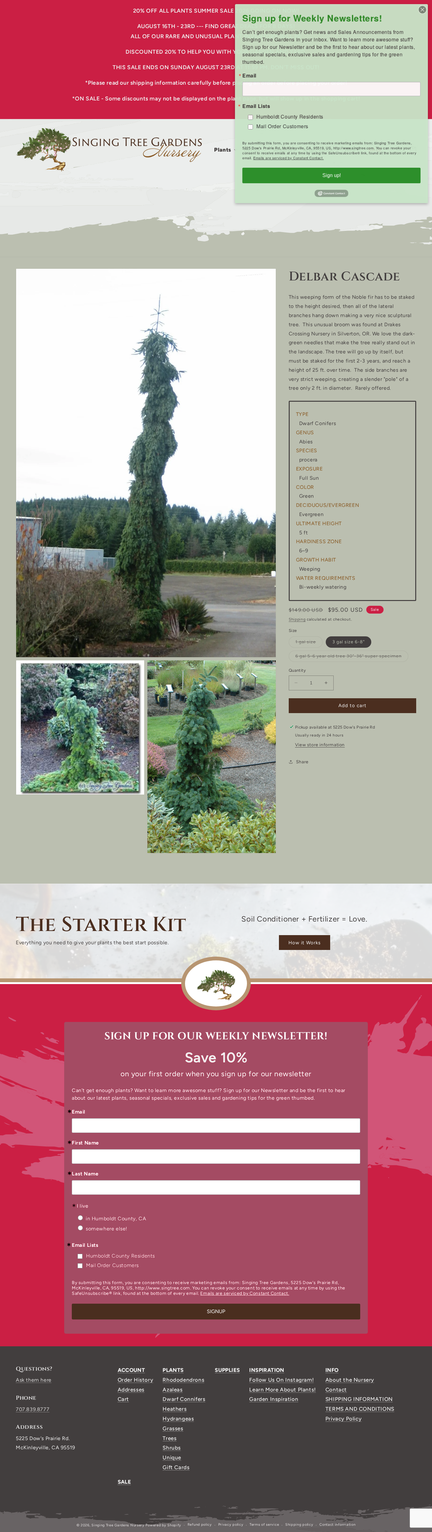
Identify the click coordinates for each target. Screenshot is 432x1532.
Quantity (297, 670)
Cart (123, 1399)
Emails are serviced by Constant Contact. (244, 1293)
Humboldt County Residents (120, 1256)
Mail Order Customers (112, 1265)
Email (78, 1111)
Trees (169, 1438)
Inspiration (266, 1370)
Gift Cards (176, 1467)
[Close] (424, 8)
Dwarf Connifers (184, 1399)
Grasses (173, 1428)
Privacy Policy (343, 1418)
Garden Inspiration (273, 1399)
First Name (85, 1142)
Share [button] (302, 761)
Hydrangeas (178, 1418)
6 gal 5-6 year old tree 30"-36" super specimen (351, 657)
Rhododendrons (183, 1380)
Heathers (175, 1409)
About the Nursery (349, 1380)
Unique (172, 1457)
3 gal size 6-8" (348, 642)
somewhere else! (106, 1229)
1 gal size (309, 643)
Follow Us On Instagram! (281, 1380)
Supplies (227, 1370)
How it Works (304, 943)
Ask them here (34, 1380)
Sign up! (331, 176)
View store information (320, 745)
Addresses (131, 1389)
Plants (173, 1370)
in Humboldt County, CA (116, 1219)
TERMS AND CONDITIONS (359, 1409)
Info (332, 1370)
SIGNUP (216, 1311)
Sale (124, 1482)
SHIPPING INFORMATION (359, 1399)
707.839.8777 (32, 1409)
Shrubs (172, 1448)
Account (131, 1370)
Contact (336, 1389)
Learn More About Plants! (282, 1389)
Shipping (297, 619)
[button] (225, 149)
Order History (135, 1380)
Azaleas (172, 1389)
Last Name (85, 1173)
